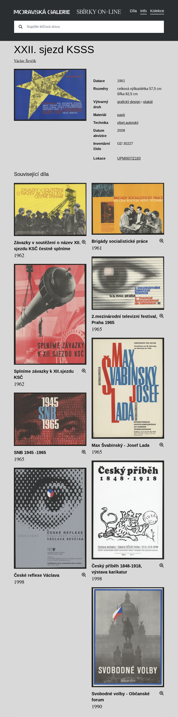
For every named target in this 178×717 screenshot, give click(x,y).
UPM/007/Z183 (129, 158)
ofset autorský (127, 123)
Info (143, 11)
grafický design (128, 102)
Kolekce (157, 11)
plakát (148, 102)
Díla (133, 11)
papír (121, 115)
